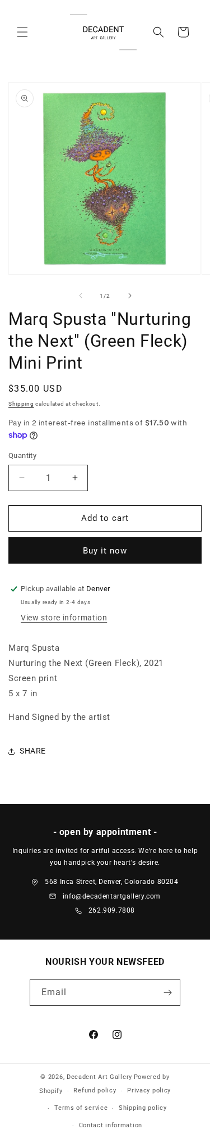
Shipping (21, 404)
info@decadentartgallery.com (112, 896)
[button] (22, 32)
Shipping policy (143, 1108)
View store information (64, 617)
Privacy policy (149, 1090)
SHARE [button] (33, 750)
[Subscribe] (167, 992)
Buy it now (105, 551)
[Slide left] (80, 295)
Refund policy (94, 1090)
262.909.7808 (111, 910)
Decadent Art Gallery (99, 1077)
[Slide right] (130, 295)
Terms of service (81, 1108)
